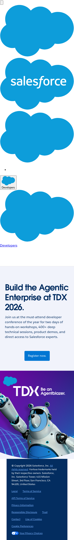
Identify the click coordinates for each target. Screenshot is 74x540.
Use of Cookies (33, 519)
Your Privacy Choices (31, 533)
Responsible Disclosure (24, 512)
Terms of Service (32, 491)
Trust (44, 512)
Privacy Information (23, 505)
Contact (16, 519)
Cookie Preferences (22, 526)
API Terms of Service (23, 498)
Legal (15, 491)
